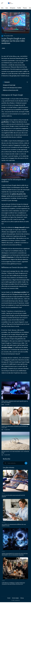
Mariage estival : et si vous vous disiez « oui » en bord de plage (15, 452)
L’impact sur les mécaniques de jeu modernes (12, 87)
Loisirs (3, 48)
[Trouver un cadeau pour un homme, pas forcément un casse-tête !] (15, 416)
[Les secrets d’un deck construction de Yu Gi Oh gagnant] (15, 481)
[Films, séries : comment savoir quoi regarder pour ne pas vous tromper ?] (15, 391)
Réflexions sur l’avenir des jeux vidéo (10, 90)
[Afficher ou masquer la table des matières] (19, 82)
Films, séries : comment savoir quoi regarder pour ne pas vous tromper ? (14, 401)
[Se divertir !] (10, 3)
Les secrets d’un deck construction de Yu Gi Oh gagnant (13, 495)
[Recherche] (29, 3)
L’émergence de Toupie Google (9, 85)
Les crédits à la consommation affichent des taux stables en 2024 (14, 525)
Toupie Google (22, 60)
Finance (3, 522)
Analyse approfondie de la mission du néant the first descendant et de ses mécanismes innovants (15, 554)
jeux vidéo (17, 56)
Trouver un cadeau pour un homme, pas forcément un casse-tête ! (14, 426)
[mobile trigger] (2, 3)
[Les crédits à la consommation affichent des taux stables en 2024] (15, 510)
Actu (2, 429)
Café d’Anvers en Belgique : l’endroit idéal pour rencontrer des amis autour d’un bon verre (13, 583)
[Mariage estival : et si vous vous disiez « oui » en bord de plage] (15, 441)
